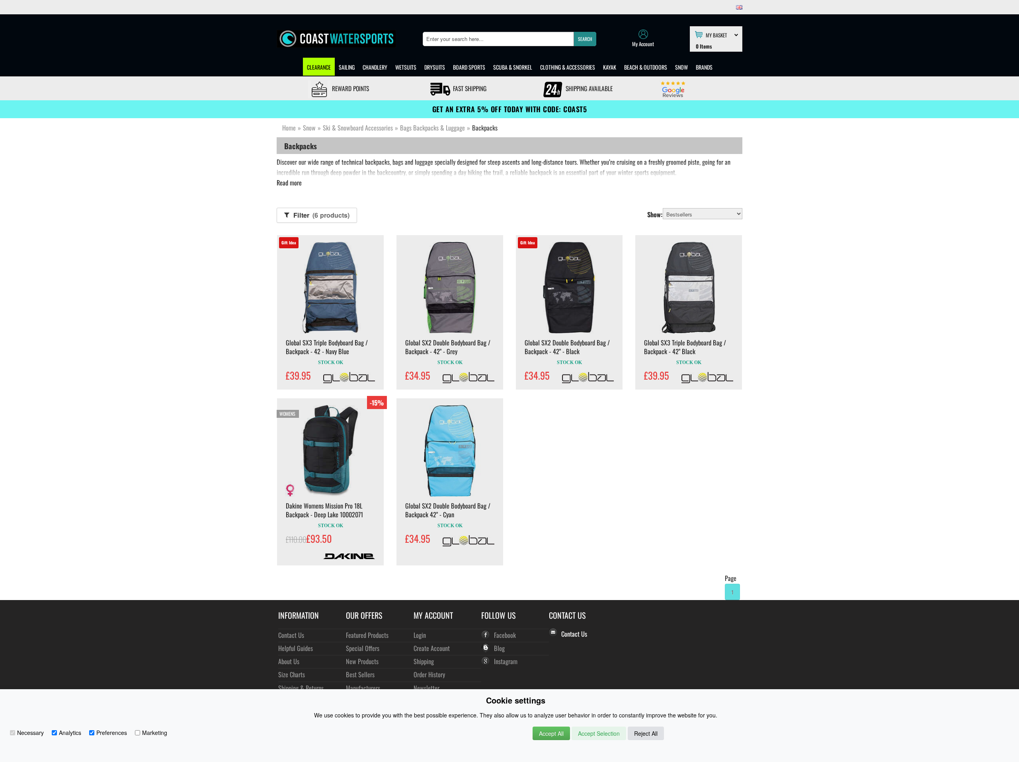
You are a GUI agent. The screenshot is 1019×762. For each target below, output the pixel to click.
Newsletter (426, 687)
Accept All (551, 733)
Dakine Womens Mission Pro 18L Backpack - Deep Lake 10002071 (324, 510)
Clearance (319, 67)
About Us (288, 661)
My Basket (716, 34)
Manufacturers (363, 687)
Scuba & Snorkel (512, 67)
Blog (499, 648)
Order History (429, 674)
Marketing (154, 732)
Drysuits (434, 67)
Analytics (70, 732)
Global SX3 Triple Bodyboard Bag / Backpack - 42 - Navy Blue (327, 347)
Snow (681, 67)
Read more (289, 182)
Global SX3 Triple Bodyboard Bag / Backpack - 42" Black (685, 347)
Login (420, 634)
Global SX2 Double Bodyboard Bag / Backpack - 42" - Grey (447, 347)
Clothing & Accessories (567, 67)
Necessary (30, 732)
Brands (704, 67)
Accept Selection (599, 733)
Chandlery (375, 67)
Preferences (111, 732)
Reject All (646, 733)
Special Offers (362, 648)
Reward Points (349, 88)
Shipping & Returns (301, 687)
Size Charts (291, 674)
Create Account (432, 648)
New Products (362, 661)
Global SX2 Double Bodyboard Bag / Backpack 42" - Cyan (447, 510)
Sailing (347, 67)
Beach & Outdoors (645, 67)
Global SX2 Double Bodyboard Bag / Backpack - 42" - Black (567, 347)
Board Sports (469, 67)
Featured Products (367, 634)
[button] (585, 39)
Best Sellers (360, 674)
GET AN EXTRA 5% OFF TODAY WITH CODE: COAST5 (509, 109)
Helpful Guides (295, 648)
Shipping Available (588, 88)
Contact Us (291, 634)
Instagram (505, 661)
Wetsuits (405, 67)
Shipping (424, 661)
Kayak (609, 67)
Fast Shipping (468, 88)
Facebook (505, 634)
